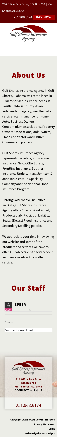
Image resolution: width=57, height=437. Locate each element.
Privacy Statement (44, 424)
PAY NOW (44, 17)
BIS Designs (48, 433)
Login (51, 428)
